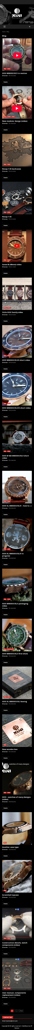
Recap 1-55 (17, 198)
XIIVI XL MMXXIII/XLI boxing (17, 682)
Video (8, 68)
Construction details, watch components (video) (17, 924)
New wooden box (17, 730)
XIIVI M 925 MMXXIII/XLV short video (17, 437)
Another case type (17, 828)
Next (21, 1011)
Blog (5, 68)
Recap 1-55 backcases (17, 150)
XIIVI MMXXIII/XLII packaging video (17, 585)
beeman (5, 75)
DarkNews (25, 1026)
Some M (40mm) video (17, 246)
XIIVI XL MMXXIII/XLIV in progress (17, 535)
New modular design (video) (17, 102)
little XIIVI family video (17, 293)
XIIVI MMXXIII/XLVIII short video (17, 389)
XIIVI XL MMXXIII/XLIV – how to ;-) (17, 487)
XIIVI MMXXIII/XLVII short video (17, 341)
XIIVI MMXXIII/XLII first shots (17, 635)
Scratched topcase (17, 876)
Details (6, 82)
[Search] (29, 26)
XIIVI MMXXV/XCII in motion (17, 54)
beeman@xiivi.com (12, 1021)
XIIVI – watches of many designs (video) (17, 778)
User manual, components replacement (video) (17, 974)
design (8, 116)
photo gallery (10, 649)
